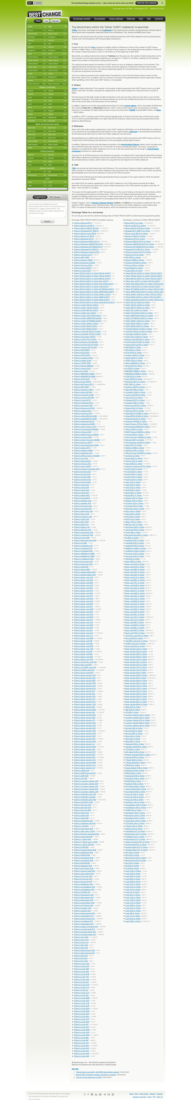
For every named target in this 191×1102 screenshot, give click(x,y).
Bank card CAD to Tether (135, 598)
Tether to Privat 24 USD (83, 876)
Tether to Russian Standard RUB (86, 834)
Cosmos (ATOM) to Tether (135, 395)
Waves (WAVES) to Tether (135, 363)
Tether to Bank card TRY (83, 596)
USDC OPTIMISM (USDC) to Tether (139, 318)
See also (75, 1069)
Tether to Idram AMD (82, 569)
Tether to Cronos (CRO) (83, 437)
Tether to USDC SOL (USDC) (85, 313)
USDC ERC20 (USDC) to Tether (137, 302)
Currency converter (139, 1097)
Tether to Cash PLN (81, 987)
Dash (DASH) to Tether (134, 268)
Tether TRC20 (37, 60)
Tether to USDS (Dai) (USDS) (85, 339)
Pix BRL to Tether (132, 538)
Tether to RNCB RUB (82, 855)
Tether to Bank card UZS (83, 633)
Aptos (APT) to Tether (133, 445)
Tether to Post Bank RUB (83, 860)
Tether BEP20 (37, 64)
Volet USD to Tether (133, 482)
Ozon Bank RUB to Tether (135, 792)
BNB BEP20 (37, 77)
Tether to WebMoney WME (84, 556)
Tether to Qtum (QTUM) (83, 392)
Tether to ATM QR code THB (85, 794)
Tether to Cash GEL (81, 995)
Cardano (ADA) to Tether (134, 355)
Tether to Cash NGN (81, 1008)
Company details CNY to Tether (137, 720)
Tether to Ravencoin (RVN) (84, 408)
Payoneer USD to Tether (134, 554)
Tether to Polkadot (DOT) (83, 403)
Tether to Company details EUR (86, 784)
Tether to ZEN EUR (81, 567)
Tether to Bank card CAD (83, 614)
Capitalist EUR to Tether (134, 543)
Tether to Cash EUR (81, 966)
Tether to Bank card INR (83, 641)
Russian (152, 1094)
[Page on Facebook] (88, 1094)
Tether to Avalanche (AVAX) (84, 424)
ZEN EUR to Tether (132, 559)
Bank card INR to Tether (134, 622)
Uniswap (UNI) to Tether (134, 403)
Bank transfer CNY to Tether (136, 665)
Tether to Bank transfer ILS (84, 744)
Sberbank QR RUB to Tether (136, 747)
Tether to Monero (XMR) (83, 260)
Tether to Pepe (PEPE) (82, 382)
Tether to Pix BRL (80, 543)
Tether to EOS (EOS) (81, 353)
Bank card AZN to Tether (135, 612)
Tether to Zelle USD (81, 519)
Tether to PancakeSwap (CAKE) (86, 445)
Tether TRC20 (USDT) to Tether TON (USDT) (91, 286)
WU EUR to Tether (132, 855)
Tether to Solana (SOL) (83, 411)
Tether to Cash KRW (81, 1035)
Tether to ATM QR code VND (85, 800)
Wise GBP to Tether (132, 741)
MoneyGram (37, 175)
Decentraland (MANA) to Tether (137, 427)
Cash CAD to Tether (133, 897)
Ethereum (37, 37)
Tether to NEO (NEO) (82, 350)
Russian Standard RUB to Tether (137, 755)
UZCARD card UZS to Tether (136, 641)
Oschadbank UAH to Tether (136, 805)
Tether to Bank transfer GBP (85, 680)
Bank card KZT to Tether (134, 591)
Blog (136, 1094)
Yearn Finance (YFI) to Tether (136, 424)
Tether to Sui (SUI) (81, 458)
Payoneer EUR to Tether (134, 556)
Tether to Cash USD (81, 964)
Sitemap (160, 1094)
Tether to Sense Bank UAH (84, 903)
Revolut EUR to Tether (133, 731)
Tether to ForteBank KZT (83, 921)
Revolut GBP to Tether (134, 733)
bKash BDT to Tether (133, 493)
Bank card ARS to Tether (134, 630)
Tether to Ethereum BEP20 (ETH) (86, 241)
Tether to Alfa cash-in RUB (84, 831)
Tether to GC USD (81, 961)
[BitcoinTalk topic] (100, 1094)
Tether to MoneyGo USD (83, 511)
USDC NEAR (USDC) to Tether (137, 326)
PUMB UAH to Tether (133, 810)
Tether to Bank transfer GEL (84, 694)
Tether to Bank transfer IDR (84, 712)
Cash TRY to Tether (133, 884)
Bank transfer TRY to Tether (136, 667)
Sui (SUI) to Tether (132, 456)
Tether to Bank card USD (83, 577)
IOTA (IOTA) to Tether (133, 353)
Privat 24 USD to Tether (134, 794)
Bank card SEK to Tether (134, 575)
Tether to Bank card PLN (83, 591)
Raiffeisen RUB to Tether (134, 770)
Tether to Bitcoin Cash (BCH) (85, 233)
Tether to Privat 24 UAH (83, 879)
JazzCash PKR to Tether (134, 530)
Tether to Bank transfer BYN (85, 688)
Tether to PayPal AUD (82, 482)
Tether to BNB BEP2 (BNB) (84, 374)
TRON (37, 74)
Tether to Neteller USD (82, 501)
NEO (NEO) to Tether (133, 347)
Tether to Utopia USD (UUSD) (85, 347)
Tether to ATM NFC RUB (83, 802)
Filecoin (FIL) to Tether (134, 461)
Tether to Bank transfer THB (85, 704)
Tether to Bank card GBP (83, 583)
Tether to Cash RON (81, 1022)
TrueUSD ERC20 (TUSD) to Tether (138, 329)
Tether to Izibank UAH (82, 911)
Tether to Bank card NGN (83, 638)
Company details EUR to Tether (137, 718)
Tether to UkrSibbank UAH (84, 889)
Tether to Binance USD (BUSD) (86, 342)
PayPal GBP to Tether (133, 474)
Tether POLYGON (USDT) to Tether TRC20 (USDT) (145, 284)
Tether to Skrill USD (81, 490)
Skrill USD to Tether (133, 487)
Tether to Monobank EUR (83, 900)
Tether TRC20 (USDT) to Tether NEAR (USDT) (92, 300)
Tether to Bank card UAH (83, 601)
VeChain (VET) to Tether (134, 411)
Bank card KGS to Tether (135, 596)
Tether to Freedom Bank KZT (85, 934)
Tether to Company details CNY (86, 786)
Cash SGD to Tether (133, 911)
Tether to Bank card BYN (83, 604)
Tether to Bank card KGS (83, 612)
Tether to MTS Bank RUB (83, 868)
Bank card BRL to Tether (134, 628)
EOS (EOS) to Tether (133, 350)
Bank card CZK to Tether (135, 606)
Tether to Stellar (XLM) (82, 360)
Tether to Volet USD (81, 485)
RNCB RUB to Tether (133, 773)
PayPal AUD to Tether (133, 479)
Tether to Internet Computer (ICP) (87, 469)
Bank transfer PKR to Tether (136, 694)
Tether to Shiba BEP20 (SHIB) (85, 419)
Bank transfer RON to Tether (136, 696)
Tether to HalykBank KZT (84, 916)
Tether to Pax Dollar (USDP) (85, 337)
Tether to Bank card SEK (83, 588)
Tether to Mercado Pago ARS (85, 540)
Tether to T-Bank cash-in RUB (85, 842)
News (131, 1094)
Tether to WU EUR (81, 948)
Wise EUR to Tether (132, 739)
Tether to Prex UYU (81, 940)
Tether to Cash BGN (81, 1011)
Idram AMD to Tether (133, 561)
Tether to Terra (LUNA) (82, 432)
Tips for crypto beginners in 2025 (89, 1077)
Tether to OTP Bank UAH (83, 905)
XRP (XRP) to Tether (133, 257)
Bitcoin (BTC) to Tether (134, 223)
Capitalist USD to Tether (134, 540)
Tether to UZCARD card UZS (85, 667)
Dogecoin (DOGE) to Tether (136, 263)
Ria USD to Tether (132, 863)
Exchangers (99, 19)
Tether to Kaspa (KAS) (82, 461)
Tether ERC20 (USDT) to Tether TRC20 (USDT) (143, 273)
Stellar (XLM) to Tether (134, 358)
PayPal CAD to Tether (133, 477)
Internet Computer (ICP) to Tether (138, 466)
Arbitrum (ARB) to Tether (134, 448)
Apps (149, 1097)
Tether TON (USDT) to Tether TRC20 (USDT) (142, 286)
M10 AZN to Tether (132, 517)
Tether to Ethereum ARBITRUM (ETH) (88, 244)
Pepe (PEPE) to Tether (133, 379)
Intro (141, 19)
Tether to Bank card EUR (83, 580)
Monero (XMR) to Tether (134, 260)
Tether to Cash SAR (81, 1056)
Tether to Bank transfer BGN (85, 715)
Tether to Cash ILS (81, 990)
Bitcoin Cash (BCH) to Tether (136, 233)
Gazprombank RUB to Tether (136, 768)
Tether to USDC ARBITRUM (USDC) (88, 318)
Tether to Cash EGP (81, 1051)
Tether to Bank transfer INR (84, 707)
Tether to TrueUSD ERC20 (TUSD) (87, 331)
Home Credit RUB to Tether (135, 789)
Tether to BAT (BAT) (81, 387)
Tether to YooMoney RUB (84, 559)
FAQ (149, 19)
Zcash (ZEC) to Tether (133, 271)
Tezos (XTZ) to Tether (133, 397)
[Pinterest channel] (113, 1094)
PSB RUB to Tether (132, 765)
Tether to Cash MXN (82, 1030)
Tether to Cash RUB (81, 974)
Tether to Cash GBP (81, 969)
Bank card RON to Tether (135, 625)
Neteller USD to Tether (134, 498)
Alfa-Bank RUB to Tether (135, 752)
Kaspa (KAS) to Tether (133, 458)
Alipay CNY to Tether (133, 522)
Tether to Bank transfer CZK (85, 760)
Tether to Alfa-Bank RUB (83, 829)
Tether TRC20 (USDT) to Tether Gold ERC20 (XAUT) (94, 302)
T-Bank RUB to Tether (133, 760)
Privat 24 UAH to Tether (134, 797)
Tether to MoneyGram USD (84, 950)
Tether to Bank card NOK (83, 625)
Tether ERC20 (37, 57)
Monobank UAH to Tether (135, 815)
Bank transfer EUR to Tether (136, 651)
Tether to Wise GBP (81, 818)
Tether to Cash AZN (81, 1014)
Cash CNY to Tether (133, 908)
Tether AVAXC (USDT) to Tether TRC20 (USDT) (143, 294)
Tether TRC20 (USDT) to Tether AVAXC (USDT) (92, 294)
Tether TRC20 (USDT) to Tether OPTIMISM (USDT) (94, 289)
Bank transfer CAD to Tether (136, 686)
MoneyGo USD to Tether (134, 509)
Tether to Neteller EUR (82, 503)
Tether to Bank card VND (83, 659)
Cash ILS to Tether (132, 892)
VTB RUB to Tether (132, 749)
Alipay (37, 114)
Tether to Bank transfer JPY (84, 720)
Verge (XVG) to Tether (133, 366)
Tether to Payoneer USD (83, 561)
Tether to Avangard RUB (83, 837)
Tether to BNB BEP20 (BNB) (85, 376)
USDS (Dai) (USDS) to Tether (136, 337)
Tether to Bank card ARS (83, 657)
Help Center (144, 1094)
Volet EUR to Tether (132, 485)
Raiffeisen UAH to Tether (135, 802)
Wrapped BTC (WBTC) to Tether (137, 231)
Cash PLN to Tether (133, 889)
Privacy (37, 1099)
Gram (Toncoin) (37, 84)
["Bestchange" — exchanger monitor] (47, 11)
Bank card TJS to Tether (134, 620)
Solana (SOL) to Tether (134, 408)
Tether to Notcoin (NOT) (83, 442)
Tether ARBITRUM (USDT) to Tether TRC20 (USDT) (145, 292)
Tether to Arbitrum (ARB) (83, 450)
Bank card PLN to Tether (134, 577)
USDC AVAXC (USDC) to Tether (137, 321)
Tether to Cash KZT (81, 982)
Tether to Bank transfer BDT (85, 755)
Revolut (37, 155)
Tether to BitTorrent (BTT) (84, 384)
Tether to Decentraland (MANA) (86, 429)
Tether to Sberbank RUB (83, 821)
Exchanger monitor (81, 19)
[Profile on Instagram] (92, 1094)
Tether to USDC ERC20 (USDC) (86, 305)
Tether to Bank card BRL (83, 654)
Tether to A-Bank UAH (82, 908)
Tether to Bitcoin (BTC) (83, 223)
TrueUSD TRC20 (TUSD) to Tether (138, 331)
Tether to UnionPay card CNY (85, 662)
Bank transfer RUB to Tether (136, 657)
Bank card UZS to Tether (135, 617)
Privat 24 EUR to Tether (134, 800)
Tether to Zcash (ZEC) (82, 271)
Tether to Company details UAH (86, 792)
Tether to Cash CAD (81, 1001)
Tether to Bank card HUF (83, 620)
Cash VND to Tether (133, 921)
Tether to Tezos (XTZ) (82, 400)
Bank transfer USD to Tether (136, 649)
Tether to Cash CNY (81, 1027)
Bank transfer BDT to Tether (136, 702)
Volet (37, 97)
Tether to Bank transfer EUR (85, 678)
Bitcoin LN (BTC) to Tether (135, 226)
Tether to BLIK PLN (81, 524)
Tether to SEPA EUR (81, 770)
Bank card (37, 128)
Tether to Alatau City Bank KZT (86, 926)
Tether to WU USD (81, 945)
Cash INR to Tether (132, 913)
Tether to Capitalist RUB (83, 551)
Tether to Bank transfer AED (85, 718)
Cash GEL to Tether (132, 895)
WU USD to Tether (132, 852)
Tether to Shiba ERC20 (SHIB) (85, 416)
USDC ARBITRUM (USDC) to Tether (139, 315)
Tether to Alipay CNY (82, 527)
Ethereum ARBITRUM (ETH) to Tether (139, 244)
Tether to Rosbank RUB (83, 866)
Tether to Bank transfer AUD (85, 723)
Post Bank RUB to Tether (135, 778)
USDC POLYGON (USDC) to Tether (139, 313)
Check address (116, 19)
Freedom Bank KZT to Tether (136, 850)
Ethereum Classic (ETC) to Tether (138, 252)
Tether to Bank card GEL (83, 630)
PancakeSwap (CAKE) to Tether (137, 442)
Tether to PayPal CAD (82, 479)
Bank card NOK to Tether (135, 609)
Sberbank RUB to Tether (134, 744)
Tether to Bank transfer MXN (85, 762)
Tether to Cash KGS (81, 1048)
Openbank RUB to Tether (135, 776)
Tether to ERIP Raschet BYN (85, 773)
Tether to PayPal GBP (82, 477)
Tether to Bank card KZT (83, 606)
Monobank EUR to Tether (135, 818)
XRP (37, 44)
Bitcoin (37, 30)
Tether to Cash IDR (81, 1024)
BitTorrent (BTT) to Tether (135, 382)
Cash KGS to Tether (133, 919)
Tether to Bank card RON (83, 646)
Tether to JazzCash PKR (83, 535)
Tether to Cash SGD (81, 1032)
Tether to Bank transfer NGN (85, 710)
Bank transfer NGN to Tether (136, 675)
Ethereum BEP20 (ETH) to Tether (138, 241)
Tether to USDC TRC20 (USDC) (86, 308)
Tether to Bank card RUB (83, 598)
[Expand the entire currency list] (47, 189)
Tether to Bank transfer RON (85, 741)
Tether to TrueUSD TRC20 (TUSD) (87, 334)
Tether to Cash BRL (81, 1038)
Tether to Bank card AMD (84, 609)
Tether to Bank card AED (83, 643)
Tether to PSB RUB (81, 847)
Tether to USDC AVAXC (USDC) (86, 323)
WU (37, 172)
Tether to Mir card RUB (83, 665)
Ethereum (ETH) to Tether (135, 239)
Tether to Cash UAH (81, 979)
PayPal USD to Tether (133, 469)
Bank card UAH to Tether (135, 588)
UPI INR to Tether (132, 712)
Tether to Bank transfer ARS (85, 757)
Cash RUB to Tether (133, 882)
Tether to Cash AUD (81, 1006)
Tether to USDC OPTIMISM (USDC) (88, 321)
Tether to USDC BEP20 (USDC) (86, 310)
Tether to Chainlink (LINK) (84, 395)
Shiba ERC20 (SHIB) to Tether (136, 413)
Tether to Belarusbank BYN (84, 913)
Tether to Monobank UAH (84, 897)
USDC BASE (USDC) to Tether (137, 323)
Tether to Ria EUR (81, 958)
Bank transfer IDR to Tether (135, 678)
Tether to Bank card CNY (83, 585)
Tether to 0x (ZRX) (81, 371)
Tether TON (37, 67)
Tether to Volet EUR (81, 487)
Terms (30, 1099)
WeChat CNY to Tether (134, 524)
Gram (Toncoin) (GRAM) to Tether (138, 437)
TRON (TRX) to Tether (133, 360)
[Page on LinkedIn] (96, 1094)
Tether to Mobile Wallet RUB (85, 572)
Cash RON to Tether (133, 905)
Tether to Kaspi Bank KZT (84, 924)
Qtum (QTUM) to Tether (134, 390)
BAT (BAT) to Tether (133, 384)
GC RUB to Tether (132, 868)
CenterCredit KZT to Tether (136, 844)
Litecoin (37, 40)
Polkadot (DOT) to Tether (135, 400)
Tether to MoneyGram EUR (84, 953)
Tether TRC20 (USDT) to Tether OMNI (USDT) (92, 297)
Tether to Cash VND (81, 1053)
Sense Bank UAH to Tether (135, 821)
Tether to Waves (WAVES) (84, 366)
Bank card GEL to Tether (134, 614)
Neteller (37, 111)
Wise (37, 161)
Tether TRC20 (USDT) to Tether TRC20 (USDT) (92, 276)
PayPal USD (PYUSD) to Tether (137, 342)
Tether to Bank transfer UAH (85, 686)
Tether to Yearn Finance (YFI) (85, 427)
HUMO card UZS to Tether (135, 643)
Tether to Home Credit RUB (84, 871)
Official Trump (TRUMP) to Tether (138, 453)
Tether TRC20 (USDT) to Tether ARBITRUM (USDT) (94, 292)
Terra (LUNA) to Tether (134, 429)
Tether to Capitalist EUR (83, 548)
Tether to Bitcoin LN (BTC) (84, 226)
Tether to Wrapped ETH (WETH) (86, 249)
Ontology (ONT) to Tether (135, 387)
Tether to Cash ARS (81, 1046)
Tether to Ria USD (81, 956)
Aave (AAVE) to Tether (133, 464)
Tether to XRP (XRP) (81, 257)
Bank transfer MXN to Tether (136, 704)
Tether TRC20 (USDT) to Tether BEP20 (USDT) (92, 278)
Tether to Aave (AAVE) (82, 466)
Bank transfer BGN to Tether (136, 680)
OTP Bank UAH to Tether (135, 823)
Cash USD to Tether (133, 871)
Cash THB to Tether (133, 900)
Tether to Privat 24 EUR (83, 882)
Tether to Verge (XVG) (82, 368)
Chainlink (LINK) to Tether (135, 392)
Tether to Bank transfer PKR (85, 739)
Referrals (131, 19)
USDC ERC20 (37, 70)
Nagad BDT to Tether (133, 495)
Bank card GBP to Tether (135, 569)
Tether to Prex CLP (81, 942)
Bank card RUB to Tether (135, 585)
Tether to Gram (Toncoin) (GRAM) (87, 440)
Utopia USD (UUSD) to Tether (136, 345)
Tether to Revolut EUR (82, 807)
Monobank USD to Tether (135, 813)
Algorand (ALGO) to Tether (135, 419)
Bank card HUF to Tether (135, 604)
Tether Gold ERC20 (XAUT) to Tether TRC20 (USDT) (145, 300)
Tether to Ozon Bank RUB (84, 874)
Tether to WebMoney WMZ (84, 554)
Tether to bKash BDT (82, 495)
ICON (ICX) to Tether (133, 376)
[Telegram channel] (104, 1094)
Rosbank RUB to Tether (134, 784)
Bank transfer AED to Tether (136, 683)
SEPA (37, 148)
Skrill (37, 104)
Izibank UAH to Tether (133, 829)
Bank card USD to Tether (135, 564)
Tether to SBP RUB (81, 776)
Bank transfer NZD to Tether (136, 691)
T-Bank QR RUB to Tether (135, 762)
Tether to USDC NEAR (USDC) (85, 329)
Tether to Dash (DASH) (83, 268)
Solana (37, 80)
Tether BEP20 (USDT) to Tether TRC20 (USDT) (143, 278)
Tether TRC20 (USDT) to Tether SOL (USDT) (91, 281)
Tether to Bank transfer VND (85, 731)
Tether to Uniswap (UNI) (83, 405)
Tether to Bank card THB (83, 649)
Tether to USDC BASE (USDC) (85, 326)
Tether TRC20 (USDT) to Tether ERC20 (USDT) (92, 273)
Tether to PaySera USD (83, 506)
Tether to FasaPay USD (83, 517)
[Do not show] (162, 3)
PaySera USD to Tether (134, 503)
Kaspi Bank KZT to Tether (135, 839)
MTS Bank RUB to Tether (135, 786)
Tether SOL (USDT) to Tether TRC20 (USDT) (142, 281)
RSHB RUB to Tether (133, 781)
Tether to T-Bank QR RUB (84, 844)
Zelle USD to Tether (133, 514)
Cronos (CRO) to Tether (134, 435)
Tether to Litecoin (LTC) (83, 255)
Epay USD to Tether (133, 511)
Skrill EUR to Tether (132, 490)
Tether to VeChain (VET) (83, 413)
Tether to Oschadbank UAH (84, 887)
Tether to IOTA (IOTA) (82, 355)
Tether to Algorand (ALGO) (84, 421)
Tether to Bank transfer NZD (85, 736)
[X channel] (84, 1094)
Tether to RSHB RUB (82, 863)
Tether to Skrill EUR (81, 493)
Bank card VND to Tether (135, 633)
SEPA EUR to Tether (133, 707)
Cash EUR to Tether (133, 874)
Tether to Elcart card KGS (84, 673)
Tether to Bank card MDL (83, 593)
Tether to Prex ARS (81, 937)
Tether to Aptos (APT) (82, 448)
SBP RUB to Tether (132, 710)
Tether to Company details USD (86, 781)
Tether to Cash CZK (81, 993)
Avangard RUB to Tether (134, 757)
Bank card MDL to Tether (135, 580)
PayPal (37, 91)
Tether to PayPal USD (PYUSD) (86, 345)
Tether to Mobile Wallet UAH (85, 575)
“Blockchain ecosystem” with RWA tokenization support (97, 1072)
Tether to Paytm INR (81, 538)
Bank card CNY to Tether (135, 572)
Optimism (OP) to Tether (134, 450)
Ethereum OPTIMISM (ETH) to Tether (139, 247)
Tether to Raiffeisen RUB (83, 852)
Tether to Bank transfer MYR (85, 733)
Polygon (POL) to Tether (134, 265)
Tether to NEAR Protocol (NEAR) (86, 435)
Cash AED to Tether (133, 879)
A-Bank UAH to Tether (134, 826)
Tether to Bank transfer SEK (84, 749)
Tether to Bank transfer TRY (85, 699)
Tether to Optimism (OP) (83, 453)
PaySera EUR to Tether (134, 506)
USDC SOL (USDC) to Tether (136, 310)
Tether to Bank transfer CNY (85, 696)
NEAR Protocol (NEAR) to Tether (137, 432)
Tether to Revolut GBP (82, 810)
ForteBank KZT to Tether (135, 837)
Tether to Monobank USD (84, 895)
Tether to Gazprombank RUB (85, 850)
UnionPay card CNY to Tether (136, 636)
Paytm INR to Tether (133, 532)
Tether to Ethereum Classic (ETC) (87, 252)
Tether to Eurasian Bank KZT (85, 932)
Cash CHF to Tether (133, 903)
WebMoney (37, 117)
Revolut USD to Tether (134, 728)
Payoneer (37, 121)
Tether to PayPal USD (82, 472)
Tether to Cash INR (81, 1040)
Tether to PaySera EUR (83, 509)
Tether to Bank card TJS (83, 636)
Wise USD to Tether (133, 736)
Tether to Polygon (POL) (83, 265)
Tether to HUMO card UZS (84, 670)
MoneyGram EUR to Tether (135, 860)
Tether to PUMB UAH (82, 892)
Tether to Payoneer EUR (83, 564)
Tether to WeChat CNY (82, 530)
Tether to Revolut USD (82, 805)
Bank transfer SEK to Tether (136, 699)
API (154, 1097)
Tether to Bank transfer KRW (85, 747)
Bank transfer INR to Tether (135, 673)
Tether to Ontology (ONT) (84, 390)
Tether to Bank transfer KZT (85, 691)
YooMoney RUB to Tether (135, 551)
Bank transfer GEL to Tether (136, 662)
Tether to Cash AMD (82, 998)
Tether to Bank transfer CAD (85, 725)
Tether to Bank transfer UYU (85, 765)
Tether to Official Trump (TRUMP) (87, 456)
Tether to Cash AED (81, 971)
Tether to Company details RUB (86, 789)
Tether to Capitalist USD (83, 546)
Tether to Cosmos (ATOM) (84, 397)
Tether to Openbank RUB (83, 858)
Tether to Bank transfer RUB (85, 683)
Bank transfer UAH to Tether (136, 659)
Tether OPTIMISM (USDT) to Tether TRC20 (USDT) (145, 289)
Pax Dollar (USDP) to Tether (136, 334)
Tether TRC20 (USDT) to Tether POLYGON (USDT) (94, 284)
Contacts (159, 19)
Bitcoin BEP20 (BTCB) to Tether (137, 228)
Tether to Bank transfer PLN (85, 702)
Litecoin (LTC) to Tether (134, 255)
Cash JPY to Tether (132, 916)
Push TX (160, 1097)
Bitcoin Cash (37, 34)
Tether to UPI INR (80, 778)
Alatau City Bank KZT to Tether (137, 842)
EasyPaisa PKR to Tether (135, 527)
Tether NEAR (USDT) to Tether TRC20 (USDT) (143, 297)
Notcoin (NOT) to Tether (134, 440)
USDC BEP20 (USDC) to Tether (137, 308)
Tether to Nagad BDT (82, 498)
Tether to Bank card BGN (83, 617)
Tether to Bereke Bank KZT (84, 919)
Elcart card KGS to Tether (135, 646)
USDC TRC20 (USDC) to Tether (137, 305)
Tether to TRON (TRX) (82, 363)
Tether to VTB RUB (81, 826)
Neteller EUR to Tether (134, 501)
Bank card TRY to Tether (134, 583)
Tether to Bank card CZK (83, 622)
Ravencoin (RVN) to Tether (135, 405)
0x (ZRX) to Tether (132, 368)
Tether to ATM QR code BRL (85, 797)
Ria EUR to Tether (132, 866)
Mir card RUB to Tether (134, 638)
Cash (37, 182)
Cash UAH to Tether (133, 887)
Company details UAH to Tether (137, 725)
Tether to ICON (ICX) (82, 379)
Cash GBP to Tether (133, 876)
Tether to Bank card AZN (83, 628)
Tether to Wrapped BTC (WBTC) (86, 231)
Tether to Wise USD (81, 813)
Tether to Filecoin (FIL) (82, 464)
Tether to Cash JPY (81, 1043)
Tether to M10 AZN (81, 522)
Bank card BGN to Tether (135, 601)
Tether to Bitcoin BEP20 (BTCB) (86, 228)
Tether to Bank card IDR (83, 651)
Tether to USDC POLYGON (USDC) (87, 315)
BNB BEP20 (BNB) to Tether (136, 374)
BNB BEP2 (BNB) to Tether (135, 371)
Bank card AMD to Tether (135, 593)
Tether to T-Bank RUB (82, 839)
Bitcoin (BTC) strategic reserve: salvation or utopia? (96, 1075)
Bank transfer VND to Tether (136, 688)
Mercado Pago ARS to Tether (136, 535)
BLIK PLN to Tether (132, 519)
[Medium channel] (108, 1094)
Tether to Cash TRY (81, 977)
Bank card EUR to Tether (134, 567)
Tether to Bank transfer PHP (85, 752)
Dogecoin (37, 50)
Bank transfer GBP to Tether (136, 654)
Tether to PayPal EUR (82, 474)
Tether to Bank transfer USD (85, 675)
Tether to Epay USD (81, 514)
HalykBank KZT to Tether (135, 831)
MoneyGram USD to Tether (135, 858)
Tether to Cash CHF (81, 1019)
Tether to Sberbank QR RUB (85, 823)
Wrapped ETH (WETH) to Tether (137, 249)
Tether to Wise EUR (81, 815)
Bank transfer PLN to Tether (136, 670)
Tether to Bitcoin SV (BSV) (84, 236)
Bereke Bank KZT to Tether (136, 834)
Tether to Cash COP (81, 985)
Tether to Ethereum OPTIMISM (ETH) (88, 247)
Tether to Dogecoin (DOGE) (84, 263)
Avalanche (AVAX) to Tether (136, 421)
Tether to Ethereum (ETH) (84, 239)
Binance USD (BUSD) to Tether (137, 339)
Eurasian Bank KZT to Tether (136, 847)
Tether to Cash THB (81, 1003)
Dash (37, 54)
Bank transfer (37, 141)
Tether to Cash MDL (81, 1016)
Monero (37, 47)
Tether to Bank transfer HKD (85, 728)
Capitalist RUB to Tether (134, 546)
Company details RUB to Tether (137, 723)
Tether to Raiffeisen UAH (83, 884)
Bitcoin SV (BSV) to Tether (135, 236)
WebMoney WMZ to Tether (135, 548)
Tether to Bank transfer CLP (85, 768)
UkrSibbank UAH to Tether (135, 807)
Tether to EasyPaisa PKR (83, 532)
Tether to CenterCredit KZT (84, 929)
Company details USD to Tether (137, 715)
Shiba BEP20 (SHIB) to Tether (136, 416)
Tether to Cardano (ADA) (83, 358)
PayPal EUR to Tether (133, 472)
